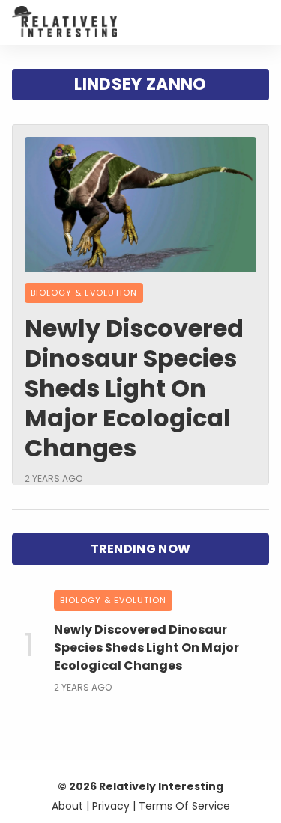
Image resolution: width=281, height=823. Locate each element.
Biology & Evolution (84, 293)
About (67, 805)
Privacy (111, 805)
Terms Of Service (184, 805)
